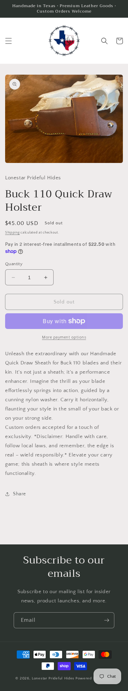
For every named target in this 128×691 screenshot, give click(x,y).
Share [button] (19, 494)
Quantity (14, 263)
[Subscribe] (106, 620)
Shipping (12, 233)
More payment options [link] (64, 337)
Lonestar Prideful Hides (53, 678)
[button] (8, 40)
